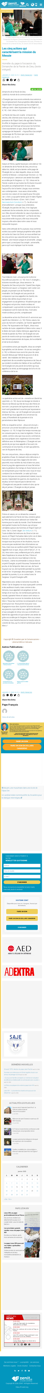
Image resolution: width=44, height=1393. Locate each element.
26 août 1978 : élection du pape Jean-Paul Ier (18, 1069)
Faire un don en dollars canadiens (22, 747)
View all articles (8, 717)
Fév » (10, 1199)
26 (37, 1191)
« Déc (5, 1199)
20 (6, 1191)
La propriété (24, 1362)
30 (22, 1195)
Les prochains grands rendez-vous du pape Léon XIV (14, 1230)
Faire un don (22, 741)
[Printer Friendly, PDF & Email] (36, 89)
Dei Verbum (27, 531)
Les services (34, 1362)
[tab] (13, 1317)
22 (17, 1191)
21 (12, 1191)
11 (32, 1183)
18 (32, 1187)
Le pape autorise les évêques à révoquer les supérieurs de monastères (25, 1140)
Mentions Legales (9, 1366)
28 (12, 1195)
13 (6, 1187)
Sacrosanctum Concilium (12, 202)
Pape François (7, 11)
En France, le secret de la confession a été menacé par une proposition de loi (25, 1130)
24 (27, 1191)
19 (37, 1187)
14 (12, 1187)
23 (22, 1191)
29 (17, 1195)
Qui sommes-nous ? (11, 1362)
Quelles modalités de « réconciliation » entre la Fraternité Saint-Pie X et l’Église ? (25, 1150)
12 (37, 1183)
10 (27, 1183)
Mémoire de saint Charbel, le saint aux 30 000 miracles (25, 1120)
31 (27, 1195)
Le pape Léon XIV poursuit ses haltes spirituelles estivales (14, 1245)
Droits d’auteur (22, 1366)
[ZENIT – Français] (12, 4)
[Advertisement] (22, 770)
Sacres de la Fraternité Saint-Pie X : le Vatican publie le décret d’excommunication (24, 1109)
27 (6, 1195)
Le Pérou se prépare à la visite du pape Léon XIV (19, 1085)
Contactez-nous (35, 1366)
